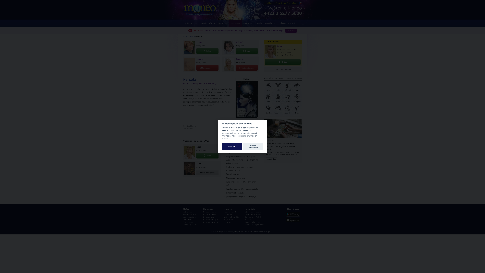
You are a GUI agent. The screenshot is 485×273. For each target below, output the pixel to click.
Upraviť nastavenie (253, 146)
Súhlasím (231, 146)
